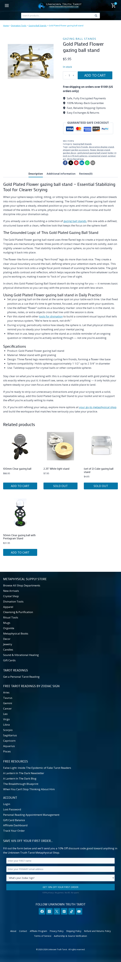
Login (6, 804)
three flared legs (75, 159)
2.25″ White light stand (56, 468)
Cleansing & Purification (18, 612)
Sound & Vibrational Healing (21, 655)
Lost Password (12, 809)
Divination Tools (18, 25)
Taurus (7, 698)
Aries (6, 692)
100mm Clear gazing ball (17, 468)
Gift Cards (9, 660)
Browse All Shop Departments (21, 585)
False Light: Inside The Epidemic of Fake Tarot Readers (37, 768)
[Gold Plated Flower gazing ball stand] (30, 61)
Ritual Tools (10, 617)
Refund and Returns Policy (97, 931)
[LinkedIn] (81, 162)
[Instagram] (49, 911)
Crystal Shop (11, 596)
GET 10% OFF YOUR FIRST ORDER (60, 887)
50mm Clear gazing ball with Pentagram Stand (19, 536)
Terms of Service (42, 935)
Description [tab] (36, 173)
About (13, 931)
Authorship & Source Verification (70, 935)
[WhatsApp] (87, 162)
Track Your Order (14, 830)
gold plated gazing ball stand (92, 153)
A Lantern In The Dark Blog (19, 778)
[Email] (92, 162)
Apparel (8, 607)
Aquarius (9, 746)
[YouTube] (79, 911)
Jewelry (7, 644)
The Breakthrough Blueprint (20, 784)
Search (97, 16)
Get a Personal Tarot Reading (21, 676)
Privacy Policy (56, 931)
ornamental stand (97, 156)
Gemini (7, 703)
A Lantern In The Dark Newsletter (23, 773)
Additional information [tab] (61, 173)
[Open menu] (7, 5)
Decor (6, 639)
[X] (70, 162)
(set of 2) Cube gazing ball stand (98, 470)
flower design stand (100, 150)
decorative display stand (101, 147)
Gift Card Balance (14, 820)
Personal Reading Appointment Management (31, 815)
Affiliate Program (38, 931)
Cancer (7, 708)
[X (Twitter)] (57, 911)
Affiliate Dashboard (15, 825)
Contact (23, 931)
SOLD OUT (60, 486)
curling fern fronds (78, 147)
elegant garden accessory (76, 150)
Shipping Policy (73, 931)
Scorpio (8, 730)
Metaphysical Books (15, 633)
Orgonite (8, 628)
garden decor (69, 153)
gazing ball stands (74, 221)
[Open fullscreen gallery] (55, 85)
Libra (6, 724)
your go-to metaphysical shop (97, 407)
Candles (8, 649)
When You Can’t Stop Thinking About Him (29, 789)
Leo (5, 714)
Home (6, 25)
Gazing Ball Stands (37, 25)
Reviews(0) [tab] (85, 173)
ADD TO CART (95, 75)
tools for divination (51, 316)
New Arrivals (11, 591)
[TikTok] (71, 911)
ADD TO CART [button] (20, 486)
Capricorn (9, 740)
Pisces (7, 751)
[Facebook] (65, 162)
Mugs (6, 623)
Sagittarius (10, 735)
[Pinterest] (76, 162)
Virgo (6, 719)
